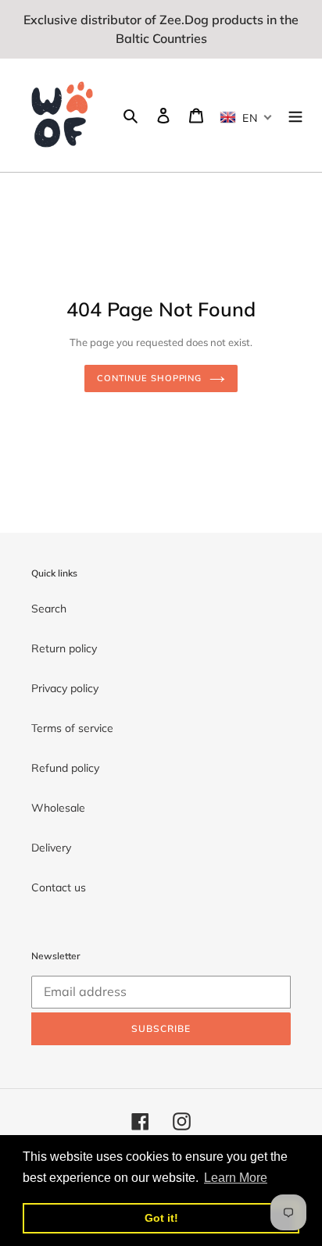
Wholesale (58, 808)
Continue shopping (149, 378)
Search (48, 609)
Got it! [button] (161, 1218)
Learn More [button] (235, 1177)
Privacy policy (64, 688)
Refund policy (65, 768)
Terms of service (72, 728)
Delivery (51, 848)
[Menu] (295, 115)
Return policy (64, 648)
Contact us (58, 887)
